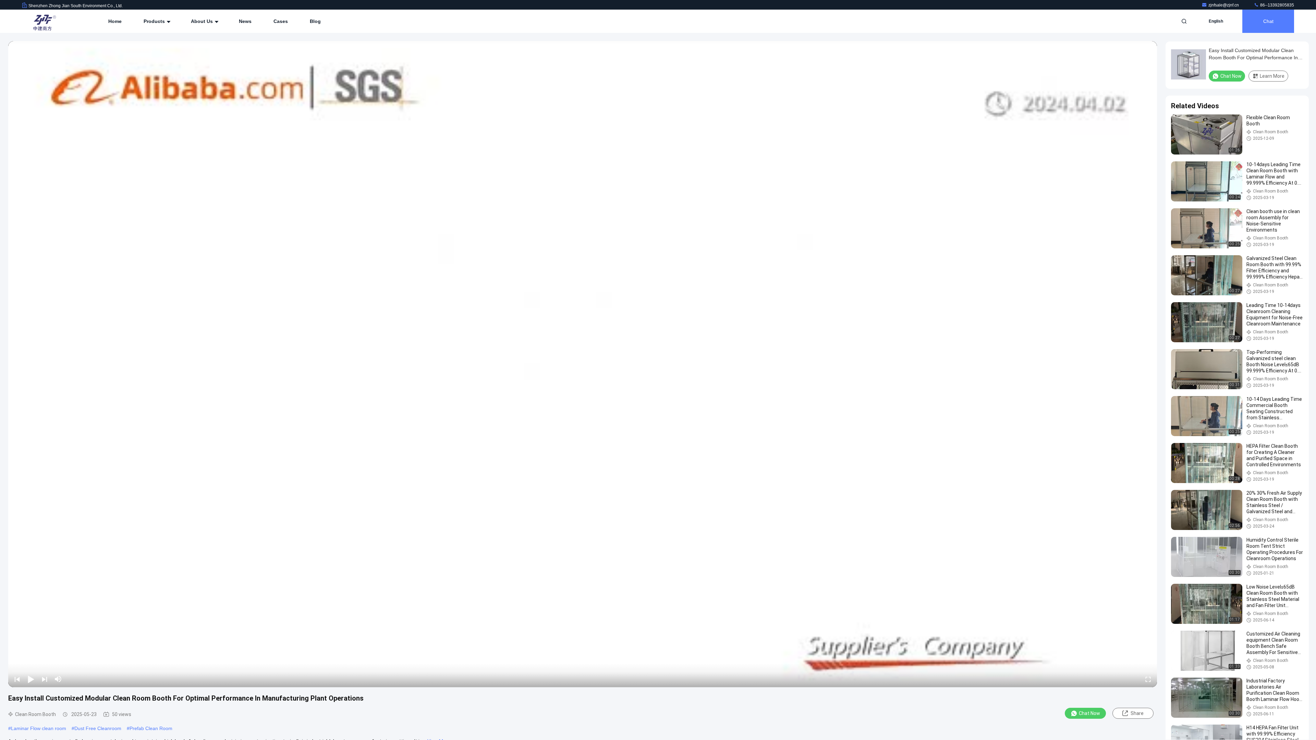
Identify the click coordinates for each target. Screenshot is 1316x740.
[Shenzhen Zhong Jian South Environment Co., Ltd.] (43, 21)
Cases (280, 21)
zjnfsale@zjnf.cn (1224, 5)
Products (155, 21)
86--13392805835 (1276, 5)
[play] (582, 364)
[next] (44, 679)
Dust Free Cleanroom (97, 728)
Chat (1268, 21)
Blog (315, 21)
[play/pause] (31, 679)
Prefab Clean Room (151, 728)
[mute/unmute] (58, 679)
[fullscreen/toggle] (1148, 679)
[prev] (17, 679)
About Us (202, 21)
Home (115, 21)
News (245, 21)
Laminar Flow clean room (38, 728)
